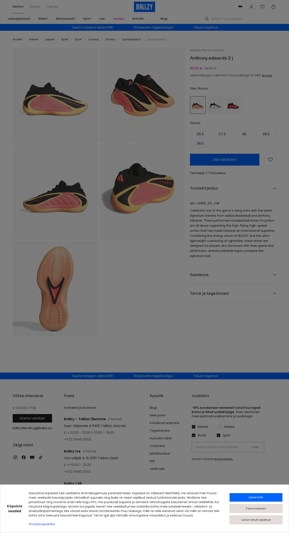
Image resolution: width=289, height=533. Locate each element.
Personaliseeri (256, 508)
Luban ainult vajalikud (256, 520)
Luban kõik (256, 497)
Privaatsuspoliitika (42, 524)
